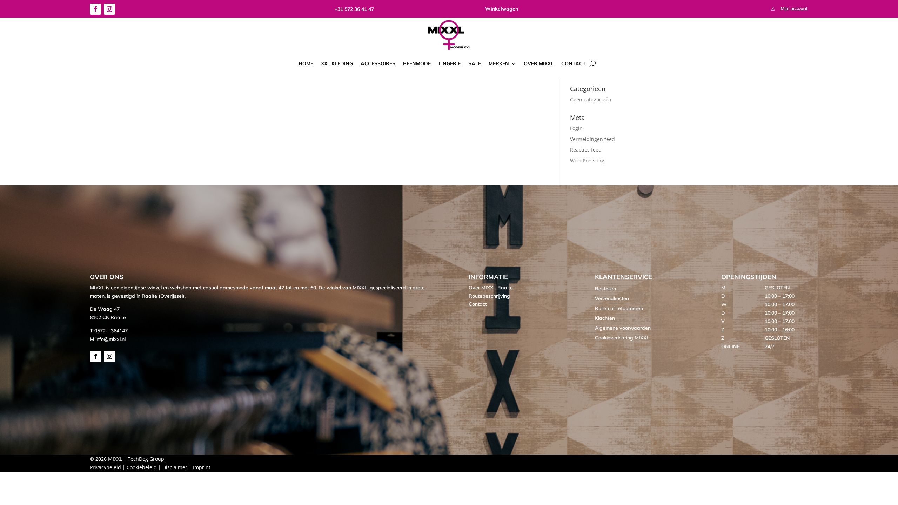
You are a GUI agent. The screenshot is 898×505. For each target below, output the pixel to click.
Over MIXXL (539, 63)
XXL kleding (337, 63)
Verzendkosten (612, 298)
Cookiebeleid (142, 467)
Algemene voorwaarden (623, 328)
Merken (499, 63)
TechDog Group (146, 459)
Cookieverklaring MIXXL (622, 338)
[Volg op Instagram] (109, 9)
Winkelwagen (501, 9)
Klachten (605, 318)
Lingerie (449, 63)
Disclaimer (174, 467)
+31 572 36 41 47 (354, 9)
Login (576, 128)
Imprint (201, 467)
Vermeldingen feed (592, 139)
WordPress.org (587, 160)
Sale (474, 63)
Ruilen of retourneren (619, 308)
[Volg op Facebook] (95, 9)
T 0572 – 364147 (109, 331)
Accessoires (378, 63)
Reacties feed (586, 149)
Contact (573, 63)
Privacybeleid (105, 467)
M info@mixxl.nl (108, 339)
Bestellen (605, 288)
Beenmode (417, 63)
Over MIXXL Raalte (491, 287)
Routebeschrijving (489, 296)
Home (306, 63)
